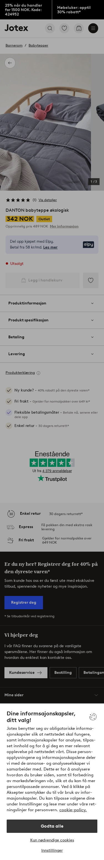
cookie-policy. (73, 809)
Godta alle (52, 826)
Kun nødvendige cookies (52, 840)
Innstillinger (52, 850)
